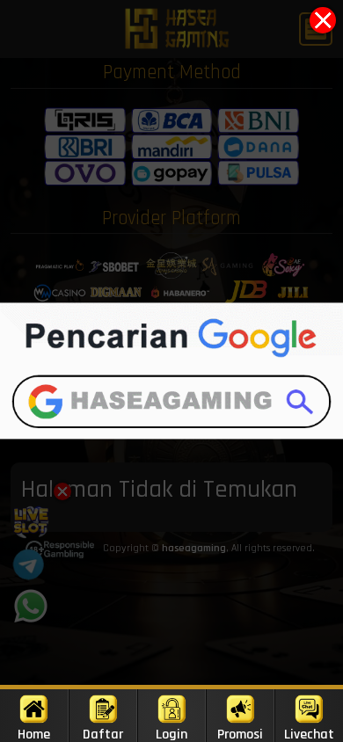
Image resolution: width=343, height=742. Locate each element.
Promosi (240, 733)
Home (34, 733)
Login (171, 733)
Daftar (103, 733)
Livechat (309, 733)
